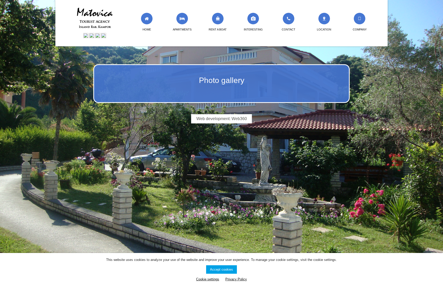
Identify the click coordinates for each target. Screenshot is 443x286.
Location (324, 23)
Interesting (253, 29)
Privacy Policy (236, 279)
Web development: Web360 (221, 118)
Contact (288, 29)
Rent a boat (218, 23)
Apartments (182, 29)
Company (360, 29)
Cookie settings (207, 279)
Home (147, 29)
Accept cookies (221, 269)
